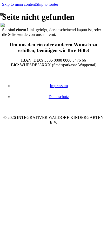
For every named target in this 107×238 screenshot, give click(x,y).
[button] (19, 4)
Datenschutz (59, 96)
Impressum (59, 85)
